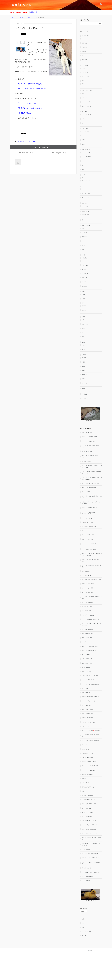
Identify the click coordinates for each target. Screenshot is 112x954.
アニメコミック (86, 180)
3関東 (83, 342)
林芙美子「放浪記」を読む (88, 722)
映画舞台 (84, 203)
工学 (83, 165)
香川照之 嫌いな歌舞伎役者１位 (90, 853)
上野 (83, 319)
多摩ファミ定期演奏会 (87, 539)
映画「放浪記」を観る (87, 709)
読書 (83, 220)
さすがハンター (86, 642)
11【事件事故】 (86, 35)
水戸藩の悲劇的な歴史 (87, 629)
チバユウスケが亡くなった (88, 522)
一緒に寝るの (85, 782)
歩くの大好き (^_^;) (87, 273)
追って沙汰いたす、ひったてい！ (90, 833)
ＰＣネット (85, 161)
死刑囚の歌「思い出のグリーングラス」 (92, 857)
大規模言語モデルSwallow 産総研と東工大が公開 (91, 472)
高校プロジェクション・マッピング (90, 675)
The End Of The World (87, 757)
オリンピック (85, 131)
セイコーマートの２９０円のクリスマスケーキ (92, 544)
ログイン (84, 923)
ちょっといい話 (86, 102)
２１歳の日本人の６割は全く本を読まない (92, 735)
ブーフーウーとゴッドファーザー (90, 770)
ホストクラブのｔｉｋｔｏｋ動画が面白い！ (92, 862)
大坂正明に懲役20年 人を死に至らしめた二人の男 (92, 466)
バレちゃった (85, 688)
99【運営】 (85, 394)
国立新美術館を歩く (87, 637)
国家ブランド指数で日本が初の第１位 (91, 646)
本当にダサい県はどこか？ (88, 615)
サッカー (84, 135)
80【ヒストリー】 (86, 225)
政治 (83, 80)
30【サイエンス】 (86, 149)
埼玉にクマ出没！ (86, 654)
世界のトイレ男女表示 (87, 795)
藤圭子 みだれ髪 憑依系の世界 (90, 766)
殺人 (83, 55)
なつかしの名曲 (86, 193)
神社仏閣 (84, 277)
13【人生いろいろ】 (87, 90)
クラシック (85, 189)
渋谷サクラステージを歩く (88, 534)
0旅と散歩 (84, 258)
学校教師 (84, 47)
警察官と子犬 (85, 726)
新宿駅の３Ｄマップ (87, 451)
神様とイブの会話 (86, 671)
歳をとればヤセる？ (87, 808)
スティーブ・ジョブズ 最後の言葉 (90, 740)
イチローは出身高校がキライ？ (89, 650)
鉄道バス (84, 286)
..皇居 (83, 294)
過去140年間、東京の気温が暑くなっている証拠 (91, 844)
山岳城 (84, 269)
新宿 (83, 303)
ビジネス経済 (85, 76)
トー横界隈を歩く (86, 849)
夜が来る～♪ (85, 778)
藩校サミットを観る (87, 606)
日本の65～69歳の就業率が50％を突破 (91, 579)
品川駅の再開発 (86, 667)
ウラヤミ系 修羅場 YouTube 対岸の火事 (91, 838)
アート (84, 177)
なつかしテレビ (86, 214)
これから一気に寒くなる (88, 575)
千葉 (83, 345)
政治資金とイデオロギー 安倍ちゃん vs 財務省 (91, 502)
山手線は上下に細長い (87, 812)
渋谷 (83, 336)
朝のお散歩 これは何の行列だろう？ (91, 518)
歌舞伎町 (84, 310)
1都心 (83, 291)
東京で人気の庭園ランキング (89, 761)
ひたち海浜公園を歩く (87, 713)
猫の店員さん (85, 749)
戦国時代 (84, 236)
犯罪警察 (84, 59)
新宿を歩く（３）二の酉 (88, 583)
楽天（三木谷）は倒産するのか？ (90, 829)
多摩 (83, 328)
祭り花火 (84, 282)
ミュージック (85, 186)
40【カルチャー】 (86, 175)
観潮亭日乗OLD (21, 4)
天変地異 (84, 43)
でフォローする (28, 153)
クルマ (84, 260)
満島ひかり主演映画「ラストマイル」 (91, 507)
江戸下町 (84, 332)
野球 (83, 144)
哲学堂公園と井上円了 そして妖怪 (90, 483)
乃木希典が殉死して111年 (88, 799)
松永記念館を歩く (86, 868)
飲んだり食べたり (86, 106)
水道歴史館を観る (86, 610)
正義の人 (84, 51)
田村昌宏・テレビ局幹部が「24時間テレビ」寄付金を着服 (92, 554)
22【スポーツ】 (86, 128)
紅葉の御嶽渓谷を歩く (87, 633)
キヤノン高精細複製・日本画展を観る (91, 619)
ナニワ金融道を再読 (87, 816)
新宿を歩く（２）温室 (87, 588)
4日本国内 (84, 354)
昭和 (83, 241)
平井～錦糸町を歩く (87, 432)
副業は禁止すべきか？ (87, 663)
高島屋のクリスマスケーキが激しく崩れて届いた (92, 456)
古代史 (84, 228)
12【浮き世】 (85, 65)
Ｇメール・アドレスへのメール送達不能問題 (92, 597)
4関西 (83, 370)
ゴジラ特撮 (85, 206)
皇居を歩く (85, 530)
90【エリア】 (85, 255)
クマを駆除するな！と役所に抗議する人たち (92, 496)
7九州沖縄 (84, 383)
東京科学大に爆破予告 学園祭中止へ (91, 437)
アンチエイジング (86, 114)
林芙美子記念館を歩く (87, 717)
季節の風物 (85, 265)
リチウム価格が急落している (89, 549)
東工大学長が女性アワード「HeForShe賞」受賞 (91, 624)
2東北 (83, 362)
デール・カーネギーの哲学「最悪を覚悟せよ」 (92, 446)
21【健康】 (85, 111)
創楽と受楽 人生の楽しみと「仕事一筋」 (91, 560)
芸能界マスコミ (86, 211)
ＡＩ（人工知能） (86, 152)
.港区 (83, 298)
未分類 (84, 398)
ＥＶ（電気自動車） (87, 156)
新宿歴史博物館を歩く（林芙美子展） (91, 696)
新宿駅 (84, 306)
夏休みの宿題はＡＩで (87, 876)
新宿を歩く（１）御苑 (87, 592)
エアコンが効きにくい (87, 880)
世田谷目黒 (85, 324)
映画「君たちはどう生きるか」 (89, 487)
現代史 (84, 249)
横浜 (83, 349)
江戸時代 (84, 245)
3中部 (83, 366)
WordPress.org (86, 935)
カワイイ (35, 141)
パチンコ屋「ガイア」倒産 (88, 701)
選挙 (83, 83)
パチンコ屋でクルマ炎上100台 (89, 825)
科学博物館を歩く (86, 705)
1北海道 (84, 357)
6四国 (83, 378)
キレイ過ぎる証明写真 (87, 602)
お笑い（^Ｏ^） (27, 141)
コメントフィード (86, 931)
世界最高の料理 (86, 491)
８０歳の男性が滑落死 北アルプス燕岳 (92, 872)
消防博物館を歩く (86, 692)
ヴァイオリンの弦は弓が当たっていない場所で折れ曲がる (92, 512)
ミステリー (85, 38)
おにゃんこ (20, 141)
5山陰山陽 (84, 374)
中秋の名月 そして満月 (88, 753)
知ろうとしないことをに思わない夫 (91, 730)
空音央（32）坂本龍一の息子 (89, 803)
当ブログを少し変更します (88, 441)
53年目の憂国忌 (86, 571)
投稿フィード (85, 927)
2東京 (83, 317)
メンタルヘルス (86, 123)
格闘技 (84, 140)
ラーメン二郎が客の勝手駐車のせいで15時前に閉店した (92, 478)
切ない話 (84, 744)
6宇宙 (83, 388)
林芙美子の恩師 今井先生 (88, 680)
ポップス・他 (85, 197)
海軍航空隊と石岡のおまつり (89, 787)
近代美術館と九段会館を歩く (89, 526)
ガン (83, 118)
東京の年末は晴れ (86, 461)
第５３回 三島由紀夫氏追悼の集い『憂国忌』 (91, 566)
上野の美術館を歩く (87, 658)
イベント (84, 68)
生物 (83, 169)
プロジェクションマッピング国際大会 (91, 684)
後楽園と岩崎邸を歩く (87, 774)
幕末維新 (84, 232)
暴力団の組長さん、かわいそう (89, 820)
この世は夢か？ (86, 791)
